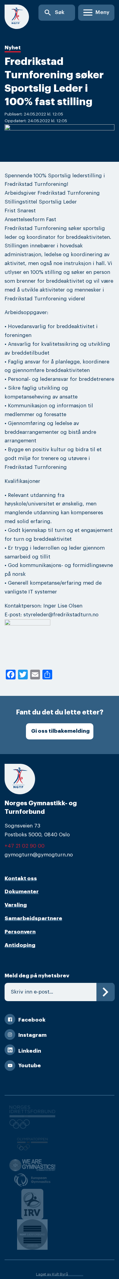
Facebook (31, 1019)
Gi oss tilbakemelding (60, 731)
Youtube (29, 1065)
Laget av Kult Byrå (52, 1274)
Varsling (16, 905)
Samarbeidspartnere (33, 918)
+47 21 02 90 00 (25, 846)
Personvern (20, 931)
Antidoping (20, 945)
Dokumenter (22, 891)
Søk (54, 13)
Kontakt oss (21, 878)
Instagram (32, 1035)
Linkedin (29, 1051)
